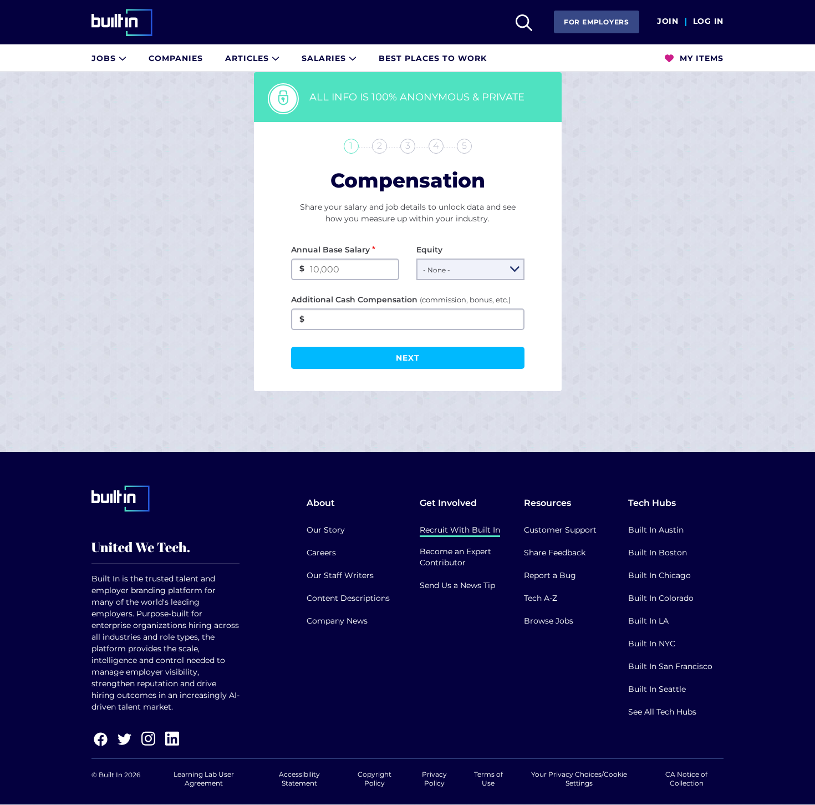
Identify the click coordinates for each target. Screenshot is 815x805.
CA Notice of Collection (686, 778)
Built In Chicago (659, 575)
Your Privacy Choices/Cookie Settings (579, 778)
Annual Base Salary (330, 250)
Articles (248, 58)
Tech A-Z (540, 598)
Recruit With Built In (460, 530)
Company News (337, 621)
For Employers (596, 22)
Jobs (105, 58)
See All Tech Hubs (662, 712)
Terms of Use (488, 778)
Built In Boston (657, 553)
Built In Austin (656, 530)
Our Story (326, 530)
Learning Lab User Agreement (204, 778)
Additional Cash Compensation (401, 300)
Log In (708, 21)
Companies (176, 58)
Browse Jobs (548, 621)
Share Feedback (554, 553)
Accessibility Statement (299, 778)
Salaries (325, 58)
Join (668, 21)
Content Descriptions (348, 598)
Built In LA (648, 621)
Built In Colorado (661, 598)
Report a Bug (550, 575)
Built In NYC (651, 644)
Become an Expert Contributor (455, 557)
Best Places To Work (433, 58)
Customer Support (560, 530)
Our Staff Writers (340, 575)
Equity (429, 250)
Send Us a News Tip (457, 585)
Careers (321, 553)
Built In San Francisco (670, 666)
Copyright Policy (374, 778)
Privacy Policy (434, 778)
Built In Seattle (657, 689)
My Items (700, 58)
